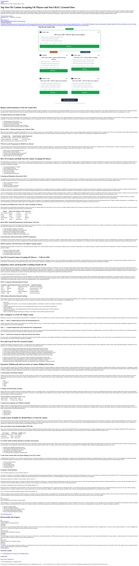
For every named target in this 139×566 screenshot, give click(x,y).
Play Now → (69, 46)
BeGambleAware (7, 553)
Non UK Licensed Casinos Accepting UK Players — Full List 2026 (73, 24)
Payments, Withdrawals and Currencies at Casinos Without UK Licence (42, 25)
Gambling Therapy (24, 553)
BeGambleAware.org (81, 103)
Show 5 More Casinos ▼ (69, 100)
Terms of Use (11, 559)
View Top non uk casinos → (7, 16)
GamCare (15, 553)
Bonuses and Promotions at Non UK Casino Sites (12, 24)
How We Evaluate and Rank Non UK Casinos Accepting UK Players (40, 24)
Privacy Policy (4, 559)
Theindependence (5, 1)
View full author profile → (7, 514)
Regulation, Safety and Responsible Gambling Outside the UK (103, 24)
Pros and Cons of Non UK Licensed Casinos (14, 25)
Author (2, 2)
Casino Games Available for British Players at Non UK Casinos (74, 25)
